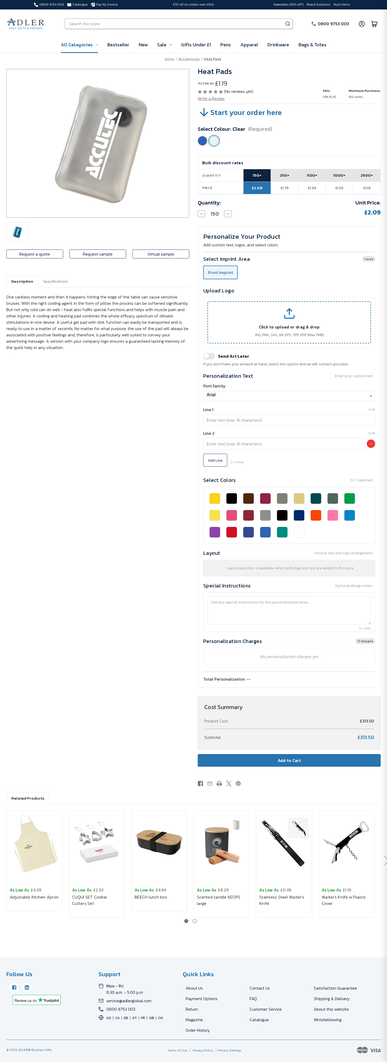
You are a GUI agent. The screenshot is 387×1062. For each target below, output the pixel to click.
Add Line (215, 460)
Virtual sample (160, 254)
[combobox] (289, 396)
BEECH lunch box (151, 897)
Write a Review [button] (211, 98)
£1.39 (312, 188)
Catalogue (80, 4)
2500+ (367, 175)
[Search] (287, 23)
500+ (312, 175)
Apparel (249, 44)
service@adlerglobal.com (128, 1001)
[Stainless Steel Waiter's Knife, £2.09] (284, 842)
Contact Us (260, 988)
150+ (257, 175)
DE (126, 1018)
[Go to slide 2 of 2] (195, 921)
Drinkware (278, 44)
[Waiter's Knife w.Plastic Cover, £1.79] (346, 842)
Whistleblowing (327, 1019)
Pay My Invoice (107, 4)
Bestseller (118, 44)
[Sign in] (361, 24)
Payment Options (202, 998)
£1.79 (285, 188)
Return (192, 1009)
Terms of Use (178, 1050)
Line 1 (208, 409)
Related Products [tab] (27, 798)
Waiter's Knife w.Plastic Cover (344, 900)
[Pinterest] (238, 783)
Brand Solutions (318, 4)
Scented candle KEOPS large (218, 900)
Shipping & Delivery (332, 998)
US (108, 1018)
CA (117, 1018)
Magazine (194, 1019)
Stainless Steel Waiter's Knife (281, 900)
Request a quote (34, 254)
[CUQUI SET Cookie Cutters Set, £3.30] (97, 842)
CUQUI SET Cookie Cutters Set (89, 900)
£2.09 (257, 188)
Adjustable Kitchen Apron (34, 897)
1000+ (339, 175)
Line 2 (209, 433)
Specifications (55, 281)
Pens (225, 44)
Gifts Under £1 (196, 44)
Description (22, 281)
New (143, 44)
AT (134, 1018)
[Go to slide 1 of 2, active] (186, 921)
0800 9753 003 (51, 4)
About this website (331, 1009)
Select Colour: (235, 129)
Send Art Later (233, 356)
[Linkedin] (27, 987)
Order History (198, 1030)
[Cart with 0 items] (374, 24)
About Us (194, 988)
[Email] (209, 783)
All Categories (77, 44)
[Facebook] (200, 783)
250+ (284, 175)
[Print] (219, 783)
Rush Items (342, 4)
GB (151, 1018)
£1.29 (339, 188)
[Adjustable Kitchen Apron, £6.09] (34, 842)
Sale (161, 44)
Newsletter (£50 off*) (289, 4)
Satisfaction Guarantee (335, 988)
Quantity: (209, 203)
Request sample (98, 254)
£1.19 (366, 188)
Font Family (214, 386)
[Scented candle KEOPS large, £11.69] (221, 842)
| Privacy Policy (200, 1050)
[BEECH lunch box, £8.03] (159, 842)
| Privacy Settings (227, 1050)
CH (160, 1018)
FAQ (253, 998)
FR (143, 1018)
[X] (228, 783)
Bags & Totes (312, 44)
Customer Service (266, 1009)
